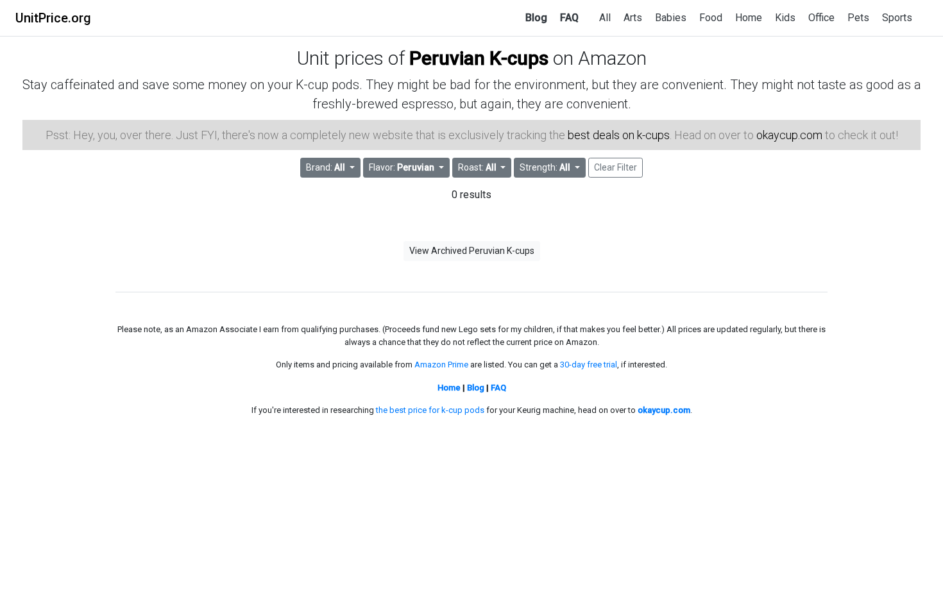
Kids (785, 18)
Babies (670, 18)
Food (710, 18)
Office (821, 18)
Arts (633, 18)
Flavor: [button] (401, 167)
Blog (536, 18)
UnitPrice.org (53, 18)
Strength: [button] (545, 167)
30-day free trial (588, 364)
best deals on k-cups (619, 135)
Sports (897, 18)
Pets (858, 18)
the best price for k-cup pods (430, 410)
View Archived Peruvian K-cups (471, 251)
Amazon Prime (441, 364)
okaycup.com (789, 135)
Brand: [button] (325, 167)
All (605, 18)
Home (748, 18)
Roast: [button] (477, 167)
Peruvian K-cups (478, 58)
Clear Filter (615, 167)
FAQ (569, 18)
